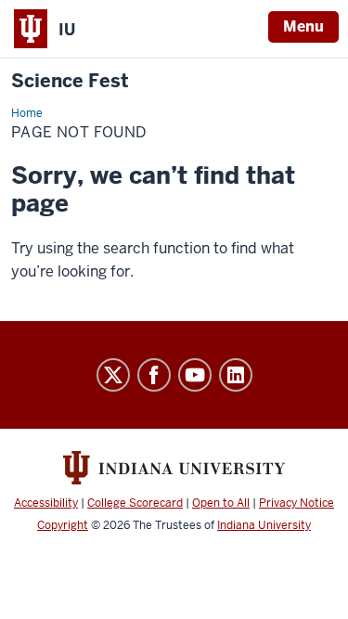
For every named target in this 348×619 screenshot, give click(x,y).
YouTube (195, 375)
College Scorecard (135, 503)
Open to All (221, 503)
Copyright (62, 525)
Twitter (113, 375)
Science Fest (70, 81)
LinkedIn (235, 375)
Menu (303, 26)
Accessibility (46, 503)
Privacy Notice (296, 503)
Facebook (154, 375)
